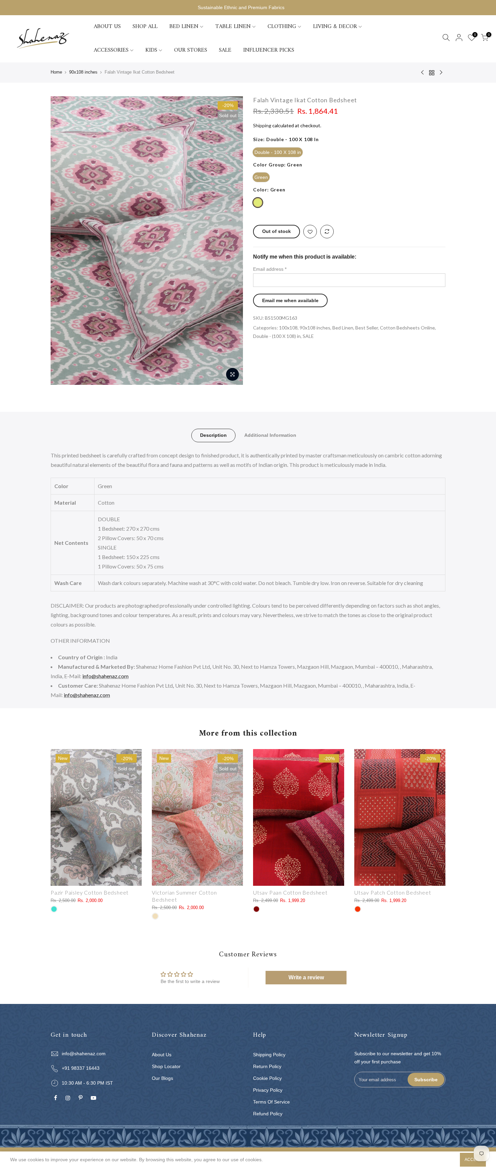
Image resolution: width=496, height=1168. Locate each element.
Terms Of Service (271, 1102)
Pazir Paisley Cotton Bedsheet (90, 892)
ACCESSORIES (111, 50)
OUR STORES (190, 50)
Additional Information (270, 435)
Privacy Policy (267, 1090)
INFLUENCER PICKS (268, 50)
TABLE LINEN (233, 27)
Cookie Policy (267, 1078)
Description (213, 435)
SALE (225, 50)
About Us (161, 1054)
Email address (269, 269)
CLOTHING (282, 27)
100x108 (288, 327)
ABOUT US (107, 27)
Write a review (306, 977)
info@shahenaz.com (105, 676)
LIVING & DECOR (335, 27)
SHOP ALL (145, 27)
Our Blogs (162, 1078)
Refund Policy (267, 1113)
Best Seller (366, 327)
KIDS (151, 50)
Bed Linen (342, 327)
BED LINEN (183, 27)
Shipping (262, 125)
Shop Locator (166, 1066)
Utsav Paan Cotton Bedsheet (290, 892)
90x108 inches (83, 72)
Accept (473, 1159)
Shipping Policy (269, 1054)
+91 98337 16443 (81, 1068)
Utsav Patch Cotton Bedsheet (392, 892)
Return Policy (267, 1066)
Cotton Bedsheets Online (407, 327)
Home (56, 72)
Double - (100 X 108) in (277, 336)
